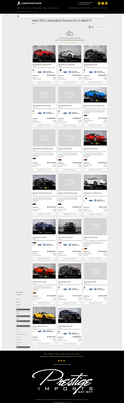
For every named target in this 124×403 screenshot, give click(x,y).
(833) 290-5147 (81, 356)
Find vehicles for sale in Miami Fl (26, 11)
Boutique (50, 8)
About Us (56, 8)
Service (45, 8)
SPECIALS (57, 354)
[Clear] (22, 294)
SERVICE (68, 354)
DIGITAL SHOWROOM (37, 8)
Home (18, 8)
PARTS (72, 354)
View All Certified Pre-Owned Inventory (70, 42)
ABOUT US (77, 354)
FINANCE (62, 354)
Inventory (28, 8)
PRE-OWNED (50, 354)
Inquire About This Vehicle (44, 82)
